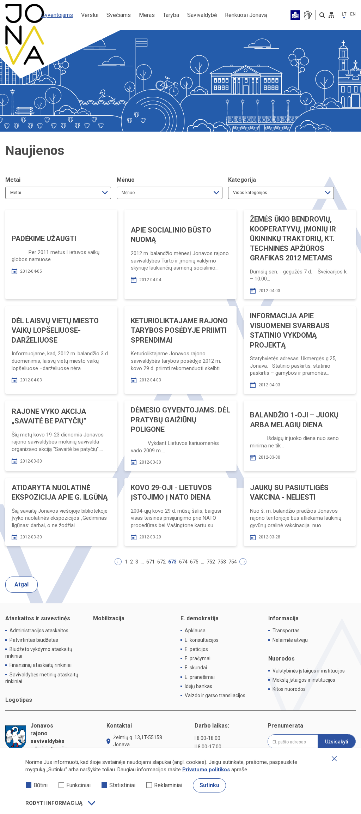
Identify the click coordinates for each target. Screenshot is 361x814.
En (353, 14)
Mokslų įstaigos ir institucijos (304, 680)
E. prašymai (197, 658)
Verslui (89, 15)
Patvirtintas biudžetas (34, 640)
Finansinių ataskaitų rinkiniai (41, 665)
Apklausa (195, 630)
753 (222, 561)
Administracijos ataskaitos (39, 630)
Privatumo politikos (206, 769)
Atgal (21, 584)
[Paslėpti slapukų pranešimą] (334, 758)
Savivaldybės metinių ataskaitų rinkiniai (41, 678)
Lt (344, 14)
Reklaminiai (168, 785)
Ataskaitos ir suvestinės (37, 618)
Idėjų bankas (198, 686)
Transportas (286, 630)
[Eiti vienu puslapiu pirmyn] (242, 561)
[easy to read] (295, 15)
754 (232, 561)
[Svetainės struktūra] (331, 15)
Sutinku (209, 785)
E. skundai (196, 667)
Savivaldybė (202, 15)
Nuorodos (281, 658)
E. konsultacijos (202, 640)
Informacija (283, 618)
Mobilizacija (108, 618)
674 (183, 561)
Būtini (40, 785)
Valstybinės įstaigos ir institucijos (309, 671)
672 (161, 561)
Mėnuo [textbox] (128, 192)
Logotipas (18, 700)
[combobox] (58, 193)
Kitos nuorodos (289, 689)
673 (172, 561)
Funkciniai (78, 785)
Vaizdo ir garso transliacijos (215, 695)
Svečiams (118, 15)
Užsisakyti (336, 741)
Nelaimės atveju (290, 640)
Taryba (171, 15)
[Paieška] (322, 15)
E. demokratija (199, 618)
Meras (147, 15)
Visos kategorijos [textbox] (250, 192)
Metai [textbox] (15, 192)
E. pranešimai (200, 677)
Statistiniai (122, 785)
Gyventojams (57, 15)
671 (150, 561)
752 (211, 561)
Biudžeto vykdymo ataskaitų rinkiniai (38, 652)
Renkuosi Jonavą (246, 15)
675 (194, 561)
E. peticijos (196, 649)
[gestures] (307, 15)
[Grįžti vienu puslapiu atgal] (118, 561)
